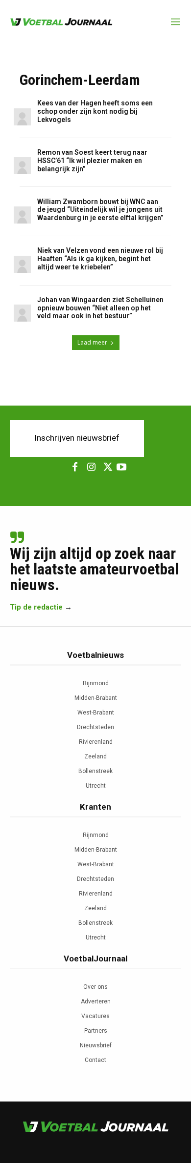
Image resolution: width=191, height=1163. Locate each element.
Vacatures (95, 1016)
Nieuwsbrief (96, 1045)
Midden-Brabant (95, 697)
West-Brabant (95, 712)
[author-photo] (24, 117)
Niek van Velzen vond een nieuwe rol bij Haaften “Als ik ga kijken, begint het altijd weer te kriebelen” (100, 258)
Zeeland (95, 756)
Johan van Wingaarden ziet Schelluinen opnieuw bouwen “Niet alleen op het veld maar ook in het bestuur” (100, 308)
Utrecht (96, 785)
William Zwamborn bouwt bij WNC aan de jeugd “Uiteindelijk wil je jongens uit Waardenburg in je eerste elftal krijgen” (100, 210)
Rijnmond (96, 683)
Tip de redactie (36, 607)
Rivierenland (96, 741)
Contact (95, 1060)
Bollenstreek (95, 771)
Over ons (95, 986)
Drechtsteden (95, 727)
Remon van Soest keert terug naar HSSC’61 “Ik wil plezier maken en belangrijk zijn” (92, 160)
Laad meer (92, 342)
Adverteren (96, 1001)
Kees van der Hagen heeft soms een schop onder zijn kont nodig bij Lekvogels (95, 111)
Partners (95, 1030)
